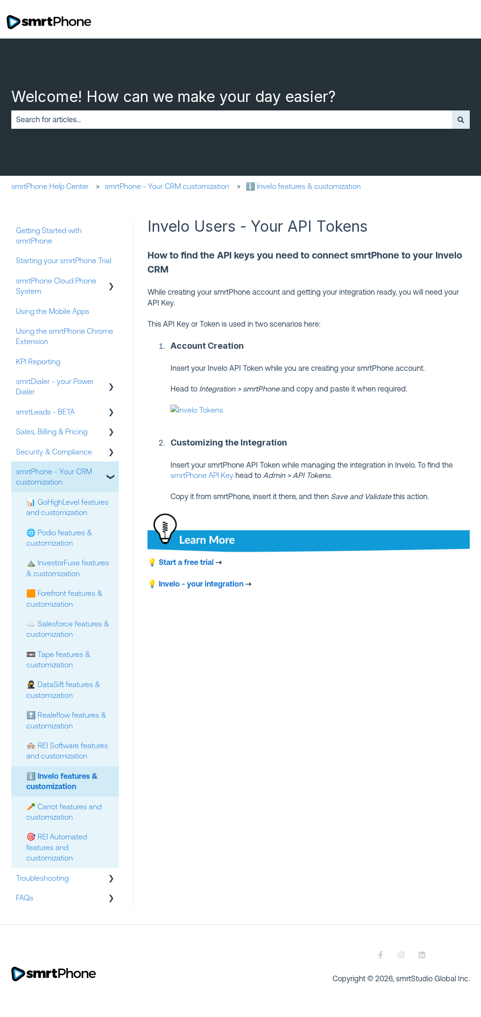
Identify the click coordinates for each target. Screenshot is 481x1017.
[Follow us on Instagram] (401, 954)
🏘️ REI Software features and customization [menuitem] (67, 750)
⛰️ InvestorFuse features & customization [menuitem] (67, 567)
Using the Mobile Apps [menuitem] (52, 311)
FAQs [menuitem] (24, 897)
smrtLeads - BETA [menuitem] (45, 411)
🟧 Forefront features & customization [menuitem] (64, 598)
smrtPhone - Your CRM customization (167, 186)
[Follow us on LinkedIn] (421, 954)
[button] (111, 281)
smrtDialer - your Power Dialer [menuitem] (55, 386)
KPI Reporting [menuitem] (38, 361)
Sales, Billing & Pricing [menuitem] (51, 431)
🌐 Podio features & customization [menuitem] (59, 537)
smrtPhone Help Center (50, 186)
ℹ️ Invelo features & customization (303, 186)
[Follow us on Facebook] (380, 954)
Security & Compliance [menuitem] (54, 451)
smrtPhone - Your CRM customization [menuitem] (54, 476)
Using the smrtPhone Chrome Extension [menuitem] (64, 336)
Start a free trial (186, 562)
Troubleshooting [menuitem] (42, 878)
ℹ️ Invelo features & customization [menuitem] (62, 781)
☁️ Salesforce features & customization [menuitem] (67, 628)
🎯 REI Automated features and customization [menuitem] (56, 847)
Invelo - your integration (201, 583)
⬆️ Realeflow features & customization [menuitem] (66, 720)
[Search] (461, 119)
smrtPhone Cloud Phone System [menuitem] (56, 285)
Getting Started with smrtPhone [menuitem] (49, 235)
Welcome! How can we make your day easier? (173, 96)
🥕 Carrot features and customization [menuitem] (63, 811)
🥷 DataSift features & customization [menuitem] (63, 689)
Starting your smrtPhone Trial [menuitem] (63, 260)
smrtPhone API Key (202, 475)
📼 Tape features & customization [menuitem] (58, 659)
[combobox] (231, 119)
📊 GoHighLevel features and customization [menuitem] (67, 507)
